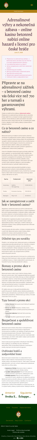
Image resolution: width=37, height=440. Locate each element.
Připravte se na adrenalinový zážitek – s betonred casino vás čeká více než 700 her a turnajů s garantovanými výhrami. (19, 60)
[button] (31, 5)
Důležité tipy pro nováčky (14, 69)
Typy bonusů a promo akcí (14, 73)
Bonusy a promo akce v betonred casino (18, 71)
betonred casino (25, 113)
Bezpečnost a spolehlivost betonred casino (19, 75)
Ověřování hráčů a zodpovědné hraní (17, 77)
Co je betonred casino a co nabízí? (16, 64)
